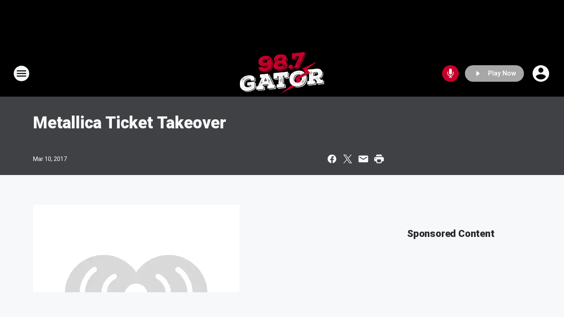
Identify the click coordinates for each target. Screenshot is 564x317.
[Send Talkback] (450, 73)
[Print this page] (379, 159)
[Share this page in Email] (363, 159)
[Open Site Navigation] (21, 73)
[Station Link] (282, 73)
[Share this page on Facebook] (332, 159)
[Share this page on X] (347, 159)
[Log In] (542, 73)
